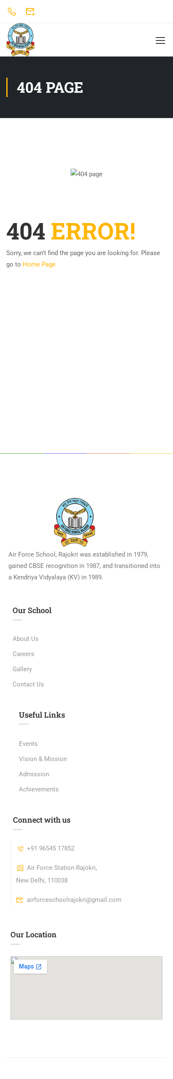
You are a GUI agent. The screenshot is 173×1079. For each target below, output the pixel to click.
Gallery (22, 669)
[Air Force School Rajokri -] (20, 40)
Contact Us (28, 684)
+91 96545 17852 (50, 848)
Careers (23, 654)
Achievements (39, 789)
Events (28, 744)
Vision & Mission (43, 759)
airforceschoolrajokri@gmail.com (74, 900)
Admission (34, 774)
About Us (26, 639)
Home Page (39, 264)
